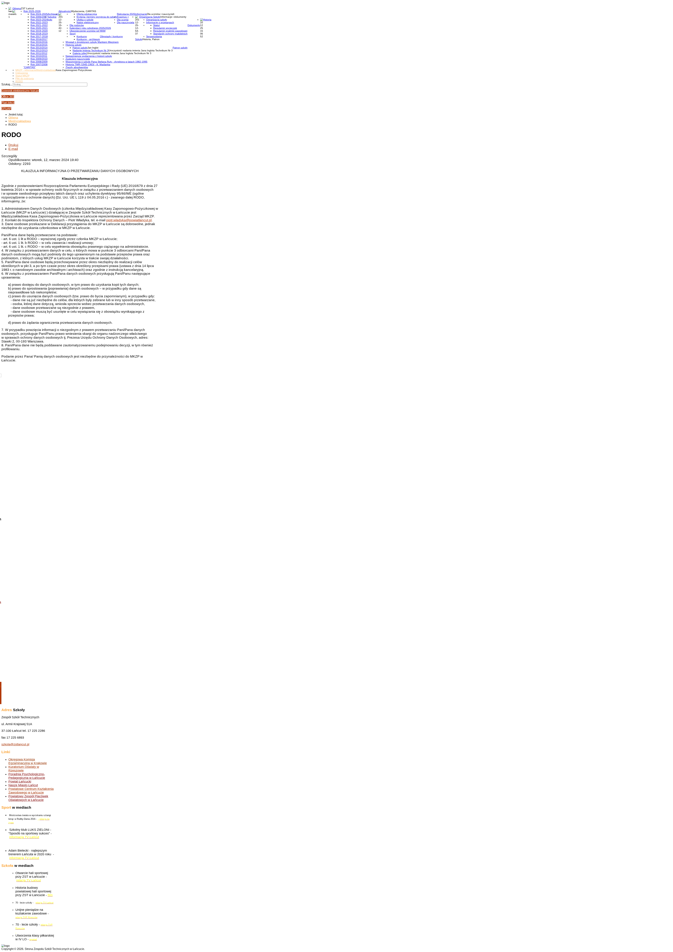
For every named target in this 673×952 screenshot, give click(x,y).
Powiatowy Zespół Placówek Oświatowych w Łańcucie (28, 798)
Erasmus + (123, 16)
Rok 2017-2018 (39, 36)
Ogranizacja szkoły (156, 19)
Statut (156, 25)
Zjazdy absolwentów (77, 67)
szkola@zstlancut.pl (15, 744)
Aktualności (65, 11)
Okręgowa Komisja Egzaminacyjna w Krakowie (27, 761)
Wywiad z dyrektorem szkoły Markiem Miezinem (92, 42)
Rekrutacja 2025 (126, 14)
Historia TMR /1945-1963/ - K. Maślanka (88, 64)
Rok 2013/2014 (38, 47)
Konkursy (82, 36)
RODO (19, 81)
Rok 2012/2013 (38, 50)
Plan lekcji (7, 102)
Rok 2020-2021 (39, 28)
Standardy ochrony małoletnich (170, 33)
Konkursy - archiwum (88, 39)
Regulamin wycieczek (165, 28)
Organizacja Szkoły (149, 16)
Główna (16, 8)
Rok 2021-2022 (39, 25)
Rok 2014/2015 (38, 44)
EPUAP (6, 108)
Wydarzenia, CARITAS (83, 11)
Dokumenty (194, 25)
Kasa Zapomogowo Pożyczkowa (74, 70)
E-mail (13, 149)
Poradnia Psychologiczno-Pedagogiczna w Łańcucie (26, 776)
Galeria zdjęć (80, 53)
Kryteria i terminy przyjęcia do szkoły (97, 16)
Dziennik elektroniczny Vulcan (20, 90)
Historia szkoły (73, 44)
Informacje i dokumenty (173, 16)
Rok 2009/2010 (38, 58)
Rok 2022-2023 (39, 22)
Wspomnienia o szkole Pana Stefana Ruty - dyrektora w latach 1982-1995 (106, 61)
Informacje (141, 14)
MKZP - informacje (25, 70)
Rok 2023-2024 (39, 19)
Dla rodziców (77, 25)
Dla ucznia (122, 19)
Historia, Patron (150, 39)
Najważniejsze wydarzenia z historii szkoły (89, 56)
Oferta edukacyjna (87, 14)
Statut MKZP (22, 75)
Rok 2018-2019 (39, 33)
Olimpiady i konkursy (111, 36)
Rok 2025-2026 (32, 11)
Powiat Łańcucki (19, 781)
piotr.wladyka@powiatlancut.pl (129, 220)
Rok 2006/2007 (38, 16)
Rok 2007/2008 (38, 64)
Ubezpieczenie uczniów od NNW (88, 30)
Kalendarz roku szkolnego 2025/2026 (90, 28)
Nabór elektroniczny (88, 22)
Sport (73, 33)
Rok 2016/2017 (38, 39)
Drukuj (13, 145)
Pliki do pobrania (24, 78)
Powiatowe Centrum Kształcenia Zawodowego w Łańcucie (31, 790)
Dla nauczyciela (125, 22)
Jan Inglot (92, 47)
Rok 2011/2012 (38, 53)
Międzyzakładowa (46, 70)
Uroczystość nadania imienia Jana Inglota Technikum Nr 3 (140, 50)
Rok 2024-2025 (39, 14)
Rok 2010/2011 (38, 56)
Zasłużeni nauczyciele (78, 58)
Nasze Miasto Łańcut (23, 785)
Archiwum (53, 14)
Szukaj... (6, 84)
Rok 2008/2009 (38, 61)
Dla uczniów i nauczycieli (160, 14)
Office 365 (7, 96)
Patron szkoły (180, 47)
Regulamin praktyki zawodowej (170, 30)
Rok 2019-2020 (39, 30)
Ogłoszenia (21, 72)
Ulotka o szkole (85, 19)
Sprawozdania (154, 36)
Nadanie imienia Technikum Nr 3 (90, 50)
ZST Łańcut (27, 8)
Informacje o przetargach (160, 22)
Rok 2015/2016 (38, 42)
